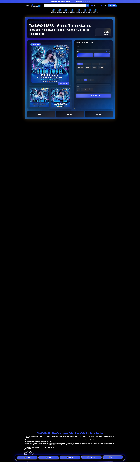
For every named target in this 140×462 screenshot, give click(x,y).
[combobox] (65, 5)
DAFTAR (71, 457)
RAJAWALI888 (29, 436)
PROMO (28, 457)
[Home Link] (36, 5)
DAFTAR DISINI (85, 55)
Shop (27, 5)
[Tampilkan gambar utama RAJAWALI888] (39, 97)
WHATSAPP (92, 457)
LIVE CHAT (113, 457)
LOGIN (49, 457)
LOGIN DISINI (102, 55)
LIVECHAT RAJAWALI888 (94, 95)
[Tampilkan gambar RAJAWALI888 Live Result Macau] (60, 97)
